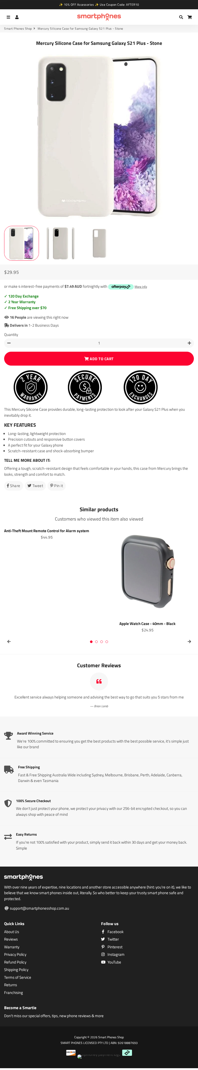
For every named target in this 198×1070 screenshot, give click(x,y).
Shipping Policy (16, 970)
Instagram (116, 954)
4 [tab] (106, 641)
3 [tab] (101, 641)
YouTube (114, 962)
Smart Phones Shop (18, 28)
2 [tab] (96, 641)
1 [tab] (91, 641)
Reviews (11, 939)
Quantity (11, 335)
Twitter (113, 939)
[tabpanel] (50, 533)
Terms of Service (17, 977)
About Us (11, 932)
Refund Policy (15, 962)
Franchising (13, 992)
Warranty (11, 947)
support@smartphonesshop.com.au (39, 908)
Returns (10, 985)
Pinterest (114, 947)
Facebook (115, 932)
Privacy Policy (15, 954)
